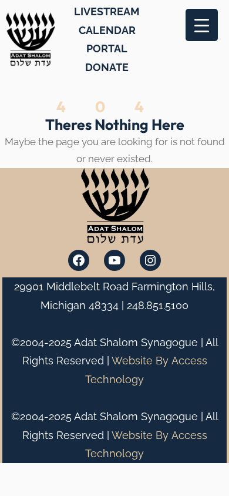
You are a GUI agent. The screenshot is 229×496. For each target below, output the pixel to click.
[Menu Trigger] (202, 25)
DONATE (107, 67)
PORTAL (106, 48)
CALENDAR (107, 30)
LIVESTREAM (107, 11)
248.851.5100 (157, 305)
